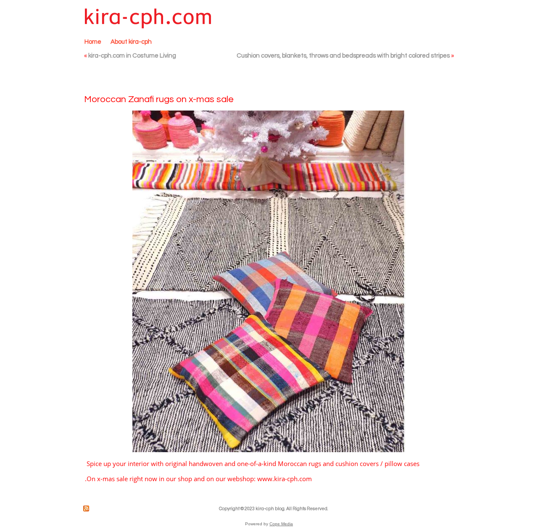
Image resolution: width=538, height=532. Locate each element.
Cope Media (281, 523)
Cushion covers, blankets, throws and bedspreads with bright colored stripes (343, 56)
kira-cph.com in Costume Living (132, 56)
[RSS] (86, 508)
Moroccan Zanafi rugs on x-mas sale (159, 99)
